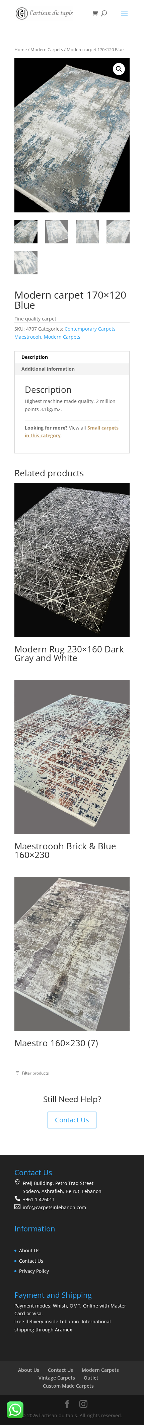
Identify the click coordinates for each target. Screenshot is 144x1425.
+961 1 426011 (39, 1199)
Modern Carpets (46, 49)
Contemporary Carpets (90, 329)
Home (20, 49)
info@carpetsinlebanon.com (54, 1207)
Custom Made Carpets (68, 1386)
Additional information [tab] (48, 369)
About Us (29, 1250)
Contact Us (72, 1119)
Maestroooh (27, 337)
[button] (119, 69)
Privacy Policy (34, 1271)
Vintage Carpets (57, 1378)
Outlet (91, 1378)
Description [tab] (34, 357)
